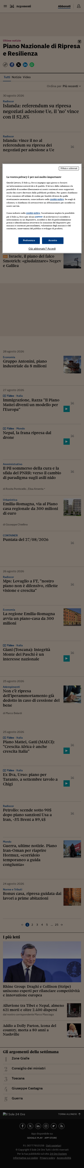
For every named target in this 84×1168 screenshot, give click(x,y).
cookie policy (57, 199)
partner (39, 217)
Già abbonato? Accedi (42, 248)
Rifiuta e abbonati (69, 168)
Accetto (52, 240)
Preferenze (29, 240)
